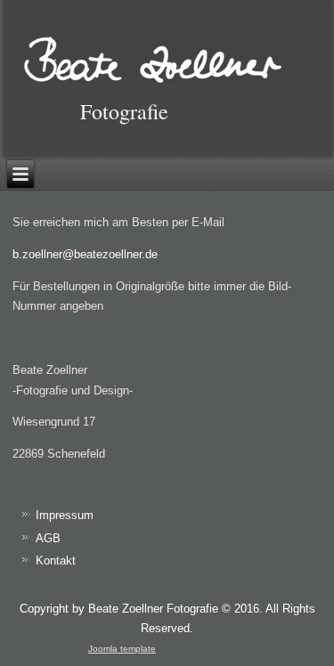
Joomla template (122, 649)
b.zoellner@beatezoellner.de (85, 254)
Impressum (65, 515)
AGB (48, 538)
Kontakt (56, 560)
